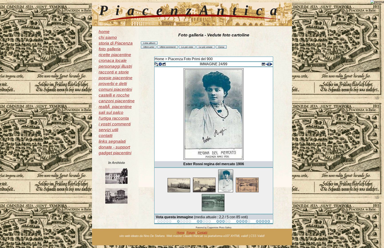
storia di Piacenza (116, 43)
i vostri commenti (115, 124)
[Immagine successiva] (271, 64)
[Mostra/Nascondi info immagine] (160, 64)
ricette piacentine (115, 54)
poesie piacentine (115, 77)
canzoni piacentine (117, 101)
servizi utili (108, 129)
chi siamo (108, 37)
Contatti (202, 232)
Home (159, 59)
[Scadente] (164, 222)
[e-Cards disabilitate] (263, 64)
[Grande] (263, 222)
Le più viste (187, 47)
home (104, 31)
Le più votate (205, 47)
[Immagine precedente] (267, 64)
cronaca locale (113, 60)
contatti (105, 135)
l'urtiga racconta (114, 118)
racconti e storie (114, 72)
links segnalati (112, 141)
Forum (191, 232)
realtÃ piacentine (115, 106)
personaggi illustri (115, 66)
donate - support (114, 147)
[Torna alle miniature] (156, 64)
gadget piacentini (115, 153)
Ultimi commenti (168, 47)
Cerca (221, 47)
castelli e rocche (114, 95)
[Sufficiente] (204, 222)
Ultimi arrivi (148, 47)
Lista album (149, 43)
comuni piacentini (115, 89)
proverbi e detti (113, 83)
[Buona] (223, 222)
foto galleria (110, 49)
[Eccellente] (243, 222)
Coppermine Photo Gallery (219, 227)
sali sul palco (111, 112)
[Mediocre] (184, 222)
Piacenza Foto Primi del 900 (190, 59)
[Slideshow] (164, 64)
